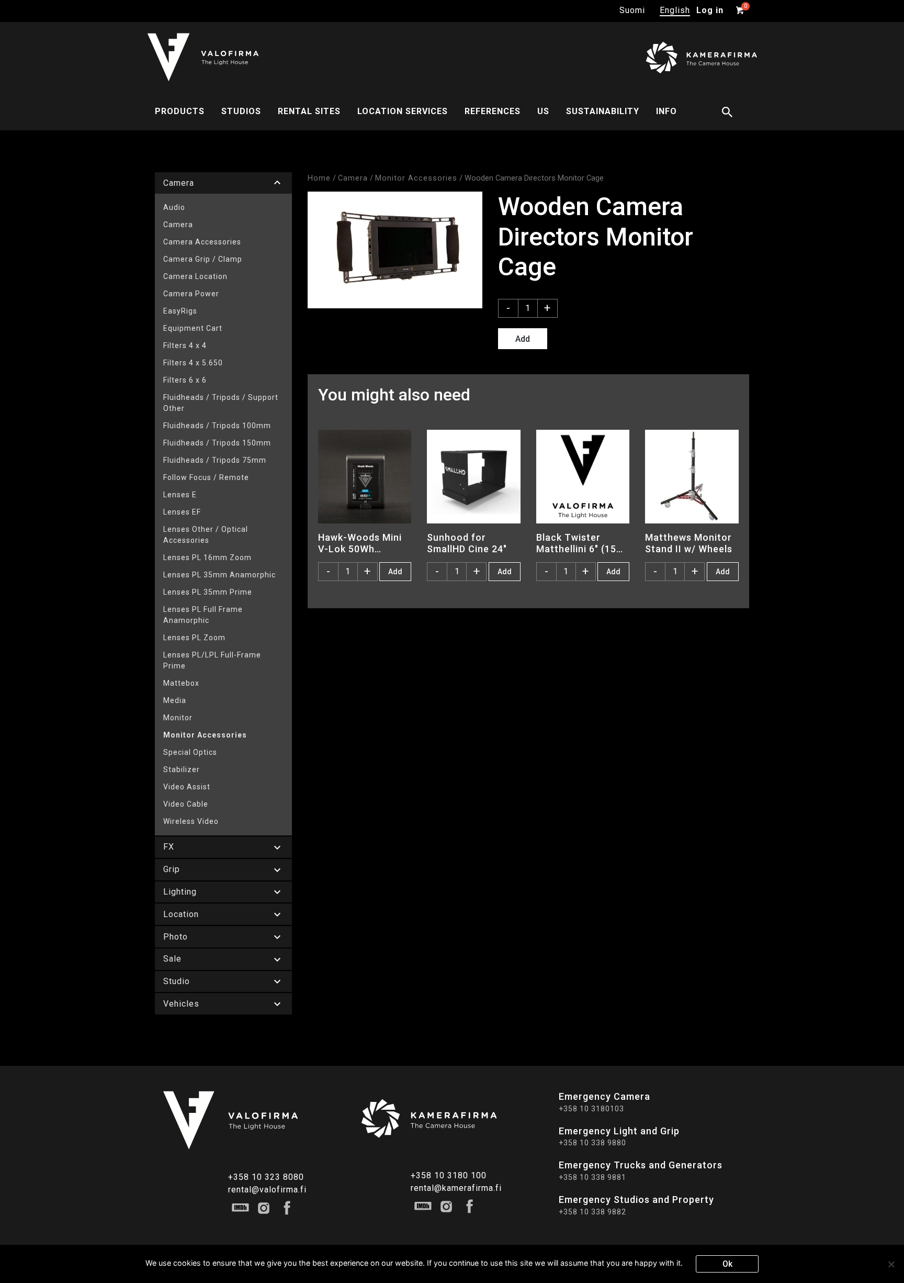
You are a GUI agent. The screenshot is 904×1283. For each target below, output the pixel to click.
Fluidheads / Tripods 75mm (214, 460)
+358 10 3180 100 (449, 1175)
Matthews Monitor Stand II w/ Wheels (688, 543)
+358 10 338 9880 (592, 1143)
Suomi (632, 10)
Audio (174, 207)
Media (174, 700)
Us (543, 111)
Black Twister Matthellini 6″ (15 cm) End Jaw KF (576, 543)
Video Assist (186, 787)
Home (319, 178)
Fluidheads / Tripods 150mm (217, 443)
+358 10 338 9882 (592, 1212)
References (493, 111)
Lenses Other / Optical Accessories (205, 534)
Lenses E (180, 494)
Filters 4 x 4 (185, 345)
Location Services (402, 111)
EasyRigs (180, 311)
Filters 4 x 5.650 (193, 363)
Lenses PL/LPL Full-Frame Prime (212, 660)
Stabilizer (181, 769)
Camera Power (191, 293)
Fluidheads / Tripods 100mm (217, 425)
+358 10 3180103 (591, 1109)
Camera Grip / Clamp (202, 259)
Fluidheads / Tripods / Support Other (220, 402)
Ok (727, 1264)
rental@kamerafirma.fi (456, 1188)
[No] (891, 1264)
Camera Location (195, 276)
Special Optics (190, 752)
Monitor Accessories (205, 735)
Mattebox (181, 683)
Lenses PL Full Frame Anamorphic (203, 614)
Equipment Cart (192, 328)
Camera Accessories (202, 242)
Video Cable (185, 804)
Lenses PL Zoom (194, 637)
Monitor (178, 717)
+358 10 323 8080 (266, 1177)
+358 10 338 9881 (592, 1177)
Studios (241, 111)
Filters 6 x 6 (185, 380)
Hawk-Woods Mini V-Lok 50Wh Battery (360, 543)
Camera (178, 224)
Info (666, 111)
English (675, 10)
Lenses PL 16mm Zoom (207, 557)
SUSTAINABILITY (602, 111)
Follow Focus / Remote (206, 477)
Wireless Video (191, 821)
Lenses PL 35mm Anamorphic (219, 575)
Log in (710, 10)
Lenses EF (182, 512)
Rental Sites (309, 111)
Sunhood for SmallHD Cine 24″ (467, 543)
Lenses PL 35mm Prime (207, 592)
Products (180, 111)
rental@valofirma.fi (267, 1190)
